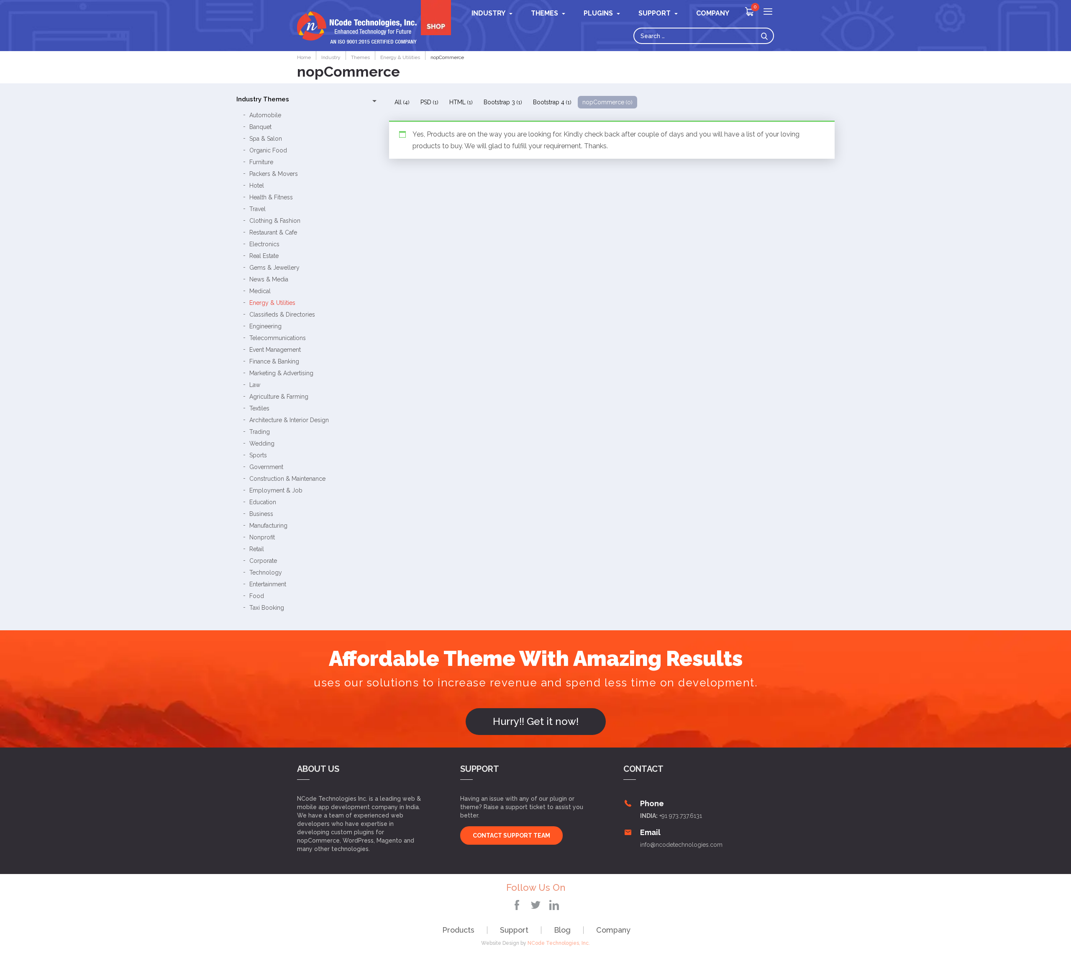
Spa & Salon (265, 138)
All (402, 102)
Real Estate (264, 256)
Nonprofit (262, 537)
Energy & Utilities (272, 302)
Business (261, 514)
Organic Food (268, 150)
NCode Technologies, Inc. (559, 943)
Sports (258, 455)
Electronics (264, 244)
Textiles (259, 408)
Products (458, 930)
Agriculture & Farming (278, 396)
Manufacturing (268, 525)
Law (254, 385)
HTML (461, 102)
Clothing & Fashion (274, 220)
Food (256, 596)
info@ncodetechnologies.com (681, 844)
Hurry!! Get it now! (536, 721)
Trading (259, 431)
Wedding (261, 443)
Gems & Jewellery (274, 267)
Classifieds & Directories (282, 314)
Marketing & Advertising (281, 373)
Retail (256, 549)
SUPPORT (654, 13)
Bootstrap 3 (503, 102)
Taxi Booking (266, 607)
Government (266, 467)
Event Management (275, 349)
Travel (257, 209)
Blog (562, 930)
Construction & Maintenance (287, 478)
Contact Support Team (511, 835)
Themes (544, 13)
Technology (265, 572)
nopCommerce (607, 102)
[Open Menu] (768, 12)
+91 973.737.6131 (680, 815)
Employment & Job (275, 490)
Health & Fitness (271, 197)
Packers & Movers (273, 173)
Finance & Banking (274, 361)
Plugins (598, 13)
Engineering (265, 326)
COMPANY (712, 13)
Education (262, 502)
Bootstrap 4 (552, 102)
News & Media (268, 279)
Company (613, 930)
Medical (260, 291)
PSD (429, 102)
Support (514, 930)
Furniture (261, 162)
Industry (488, 13)
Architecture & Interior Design (289, 420)
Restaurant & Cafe (273, 232)
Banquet (260, 127)
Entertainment (267, 584)
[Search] (766, 35)
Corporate (263, 560)
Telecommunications (277, 338)
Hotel (256, 185)
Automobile (265, 115)
